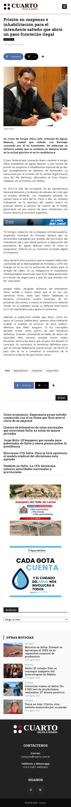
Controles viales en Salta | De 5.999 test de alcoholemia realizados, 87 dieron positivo (45, 689)
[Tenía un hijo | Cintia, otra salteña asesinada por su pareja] (13, 707)
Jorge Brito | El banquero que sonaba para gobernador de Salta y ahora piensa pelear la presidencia (35, 443)
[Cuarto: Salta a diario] (25, 6)
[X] (40, 790)
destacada (37, 371)
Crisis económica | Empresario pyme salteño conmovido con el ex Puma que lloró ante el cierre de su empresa (35, 417)
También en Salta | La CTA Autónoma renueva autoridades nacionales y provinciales (29, 469)
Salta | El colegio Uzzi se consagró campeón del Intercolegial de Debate (41, 671)
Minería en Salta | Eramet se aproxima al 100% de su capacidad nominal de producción (43, 651)
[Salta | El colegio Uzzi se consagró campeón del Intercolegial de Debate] (13, 671)
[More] (43, 56)
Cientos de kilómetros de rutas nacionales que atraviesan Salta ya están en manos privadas (33, 430)
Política (8, 39)
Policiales (29, 701)
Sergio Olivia (52, 371)
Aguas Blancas (20, 371)
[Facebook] (30, 790)
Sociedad (29, 644)
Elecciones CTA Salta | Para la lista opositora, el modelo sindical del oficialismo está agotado (35, 456)
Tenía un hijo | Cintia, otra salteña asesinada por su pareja (46, 705)
